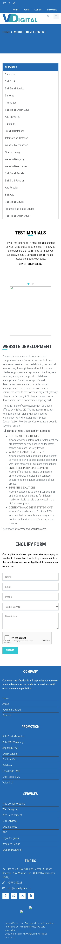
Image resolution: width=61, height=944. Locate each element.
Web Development (12, 815)
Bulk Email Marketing (13, 736)
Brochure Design (11, 844)
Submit (10, 650)
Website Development (16, 166)
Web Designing (10, 809)
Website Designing (15, 159)
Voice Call (7, 782)
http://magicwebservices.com (30, 529)
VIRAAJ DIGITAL (29, 933)
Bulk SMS (10, 81)
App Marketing (12, 116)
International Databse (16, 138)
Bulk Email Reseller (15, 173)
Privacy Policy (11, 923)
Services (11, 67)
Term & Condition (45, 923)
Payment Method (11, 709)
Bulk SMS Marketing (12, 742)
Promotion (10, 102)
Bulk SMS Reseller (14, 180)
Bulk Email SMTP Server (17, 109)
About (26, 9)
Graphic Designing (11, 849)
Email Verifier (9, 759)
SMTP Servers (10, 753)
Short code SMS (11, 776)
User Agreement (28, 923)
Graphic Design (13, 152)
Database (10, 74)
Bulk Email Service (14, 88)
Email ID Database (14, 131)
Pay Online (52, 9)
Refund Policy (11, 926)
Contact (38, 9)
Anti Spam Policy (28, 926)
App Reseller (11, 187)
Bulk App (9, 194)
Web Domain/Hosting (13, 803)
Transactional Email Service (19, 208)
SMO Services (9, 826)
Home (16, 9)
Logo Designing (10, 838)
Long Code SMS (11, 771)
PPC (4, 832)
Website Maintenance (16, 145)
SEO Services (9, 821)
